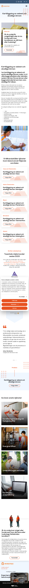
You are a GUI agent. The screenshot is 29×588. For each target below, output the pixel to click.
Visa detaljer (22, 296)
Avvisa (15, 308)
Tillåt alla (14, 300)
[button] (26, 6)
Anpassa (13, 304)
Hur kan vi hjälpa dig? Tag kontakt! (17, 578)
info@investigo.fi (5, 567)
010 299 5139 (4, 568)
